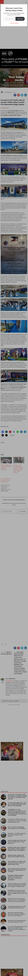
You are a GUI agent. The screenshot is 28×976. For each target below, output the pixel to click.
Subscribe (20, 19)
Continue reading (14, 23)
